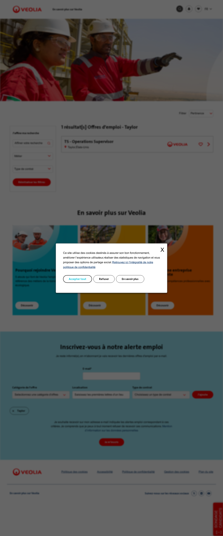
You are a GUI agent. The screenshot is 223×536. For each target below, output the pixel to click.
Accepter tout (77, 279)
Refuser (104, 279)
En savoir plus (130, 279)
